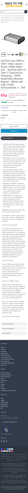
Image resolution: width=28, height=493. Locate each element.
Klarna (2, 382)
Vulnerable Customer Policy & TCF (8, 390)
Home (2, 15)
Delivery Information (5, 373)
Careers (2, 386)
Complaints (3, 388)
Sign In (2, 398)
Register (3, 400)
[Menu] (3, 5)
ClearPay (3, 384)
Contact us (3, 349)
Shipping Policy (4, 353)
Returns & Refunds (5, 361)
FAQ (2, 408)
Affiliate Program (4, 406)
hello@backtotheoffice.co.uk (10, 422)
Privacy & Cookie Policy (6, 357)
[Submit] (25, 11)
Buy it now (14, 131)
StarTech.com (4, 90)
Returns (2, 378)
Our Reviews (3, 351)
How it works (12, 97)
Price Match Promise (5, 377)
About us (3, 347)
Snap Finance (4, 380)
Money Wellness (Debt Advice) (7, 363)
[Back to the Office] (14, 5)
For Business (4, 365)
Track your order (4, 402)
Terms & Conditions (5, 355)
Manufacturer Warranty (6, 375)
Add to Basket (14, 126)
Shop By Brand (4, 404)
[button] (14, 138)
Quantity (3, 117)
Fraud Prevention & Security (7, 359)
